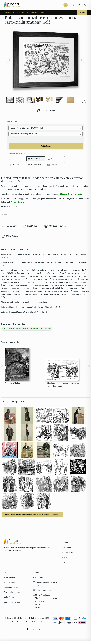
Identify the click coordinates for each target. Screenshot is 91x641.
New (42, 12)
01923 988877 (41, 577)
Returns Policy (10, 582)
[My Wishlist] (73, 4)
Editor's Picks (22, 12)
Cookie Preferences (12, 602)
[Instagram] (39, 630)
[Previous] (7, 60)
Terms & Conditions (12, 592)
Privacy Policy (9, 577)
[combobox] (45, 5)
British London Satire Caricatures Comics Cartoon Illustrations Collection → (32, 514)
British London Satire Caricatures (40, 328)
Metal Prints (9, 597)
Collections (9, 12)
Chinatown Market (12, 383)
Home (4, 328)
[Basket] (79, 4)
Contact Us (37, 572)
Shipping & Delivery (11, 587)
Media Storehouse (34, 621)
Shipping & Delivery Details (71, 194)
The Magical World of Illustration (18, 328)
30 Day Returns (17, 202)
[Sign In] (84, 4)
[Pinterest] (33, 630)
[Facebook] (27, 630)
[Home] (14, 4)
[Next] (83, 60)
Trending (34, 12)
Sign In (82, 12)
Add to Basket (46, 146)
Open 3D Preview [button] (48, 110)
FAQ (5, 572)
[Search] (65, 5)
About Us (66, 542)
